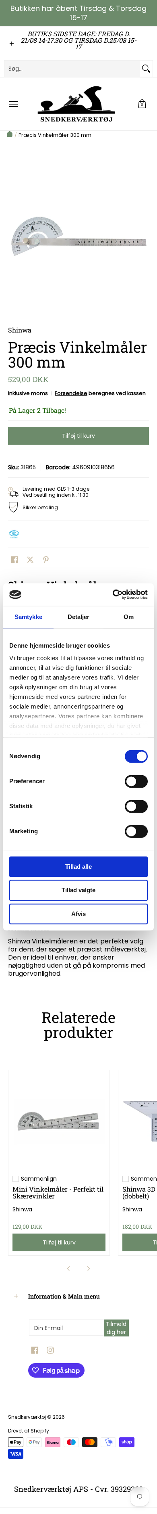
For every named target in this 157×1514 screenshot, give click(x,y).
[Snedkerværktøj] (76, 104)
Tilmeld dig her (116, 1328)
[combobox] (72, 69)
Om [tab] (129, 616)
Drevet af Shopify (28, 1430)
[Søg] (146, 69)
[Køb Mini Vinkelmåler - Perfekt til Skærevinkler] (58, 1120)
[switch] (136, 781)
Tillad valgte (78, 890)
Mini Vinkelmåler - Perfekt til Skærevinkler (57, 1192)
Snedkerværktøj (27, 1417)
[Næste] (88, 1269)
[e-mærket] (16, 534)
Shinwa (22, 1209)
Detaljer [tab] (79, 616)
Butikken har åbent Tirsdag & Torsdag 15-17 (78, 13)
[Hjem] (9, 135)
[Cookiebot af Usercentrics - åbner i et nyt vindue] (113, 594)
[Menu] (13, 103)
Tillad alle (78, 866)
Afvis (78, 913)
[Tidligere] (69, 1269)
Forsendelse (71, 393)
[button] (142, 103)
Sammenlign (39, 1178)
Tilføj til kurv (78, 436)
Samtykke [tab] (28, 616)
